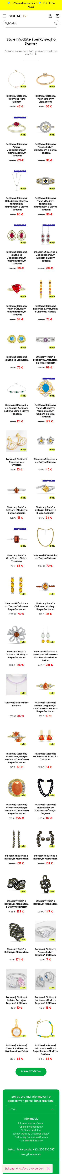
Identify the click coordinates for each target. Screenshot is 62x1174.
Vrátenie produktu (31, 1130)
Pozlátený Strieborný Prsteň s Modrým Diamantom (45, 99)
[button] (4, 16)
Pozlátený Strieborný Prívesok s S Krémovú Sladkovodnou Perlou (16, 1048)
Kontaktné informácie (31, 1140)
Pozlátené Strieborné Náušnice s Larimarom (17, 358)
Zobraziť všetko (31, 1071)
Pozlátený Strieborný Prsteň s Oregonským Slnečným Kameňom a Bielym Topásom (45, 707)
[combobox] (31, 24)
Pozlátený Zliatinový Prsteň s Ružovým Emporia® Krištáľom (16, 1000)
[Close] (48, 1168)
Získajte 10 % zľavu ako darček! (24, 1168)
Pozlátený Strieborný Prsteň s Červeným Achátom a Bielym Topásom (16, 310)
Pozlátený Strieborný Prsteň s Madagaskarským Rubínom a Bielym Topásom (16, 150)
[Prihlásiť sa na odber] (52, 1109)
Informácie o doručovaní (31, 1123)
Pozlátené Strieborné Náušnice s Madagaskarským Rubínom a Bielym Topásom (16, 258)
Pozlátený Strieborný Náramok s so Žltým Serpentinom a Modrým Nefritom (45, 1050)
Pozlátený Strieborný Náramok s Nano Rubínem (16, 99)
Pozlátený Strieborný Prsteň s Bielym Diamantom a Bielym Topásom (45, 148)
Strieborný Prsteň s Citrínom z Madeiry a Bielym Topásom (17, 510)
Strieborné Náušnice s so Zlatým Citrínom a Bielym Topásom (16, 606)
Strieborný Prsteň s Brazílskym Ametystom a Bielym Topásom (45, 360)
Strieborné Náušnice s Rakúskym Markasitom (16, 857)
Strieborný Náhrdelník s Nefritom (16, 704)
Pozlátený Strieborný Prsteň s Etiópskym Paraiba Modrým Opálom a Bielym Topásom (45, 411)
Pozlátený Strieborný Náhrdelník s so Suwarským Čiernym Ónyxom (45, 809)
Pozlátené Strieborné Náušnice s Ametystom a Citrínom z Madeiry (45, 309)
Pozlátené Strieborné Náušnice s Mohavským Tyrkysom (45, 756)
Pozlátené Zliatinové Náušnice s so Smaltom (16, 462)
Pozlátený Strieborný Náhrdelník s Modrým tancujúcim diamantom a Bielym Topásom (16, 204)
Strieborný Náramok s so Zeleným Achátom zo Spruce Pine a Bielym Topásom (16, 409)
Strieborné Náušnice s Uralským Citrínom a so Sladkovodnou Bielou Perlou (45, 656)
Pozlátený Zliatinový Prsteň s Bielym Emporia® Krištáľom (45, 952)
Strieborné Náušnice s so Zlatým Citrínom (45, 461)
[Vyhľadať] (55, 23)
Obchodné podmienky (31, 1126)
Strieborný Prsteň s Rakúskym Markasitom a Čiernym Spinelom (16, 904)
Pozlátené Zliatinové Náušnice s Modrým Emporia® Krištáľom (45, 1000)
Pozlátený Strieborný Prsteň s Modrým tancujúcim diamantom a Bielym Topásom (45, 204)
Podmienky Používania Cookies (31, 1137)
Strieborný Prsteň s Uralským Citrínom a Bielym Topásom (45, 510)
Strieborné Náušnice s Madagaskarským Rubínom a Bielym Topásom (45, 256)
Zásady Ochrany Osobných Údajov (31, 1133)
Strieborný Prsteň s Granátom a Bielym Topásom (16, 558)
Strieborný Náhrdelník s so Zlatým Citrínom (45, 557)
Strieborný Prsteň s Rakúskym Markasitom (45, 902)
